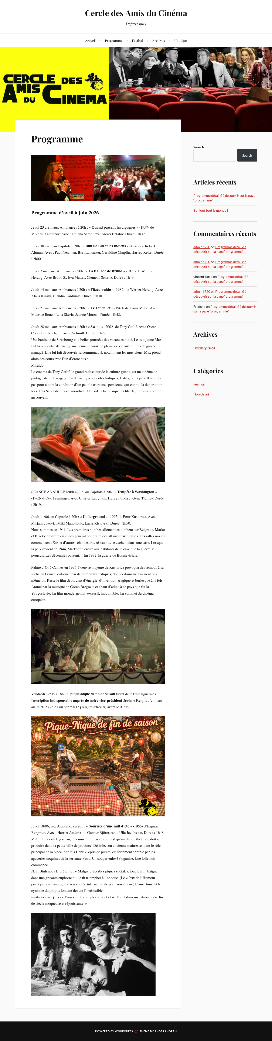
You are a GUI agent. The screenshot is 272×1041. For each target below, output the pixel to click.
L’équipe (180, 40)
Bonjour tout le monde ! (210, 210)
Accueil (90, 40)
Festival (137, 40)
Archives (158, 40)
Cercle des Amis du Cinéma (136, 12)
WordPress (124, 1031)
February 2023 (204, 348)
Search (198, 147)
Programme (114, 40)
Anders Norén (165, 1031)
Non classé (201, 394)
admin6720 (201, 247)
